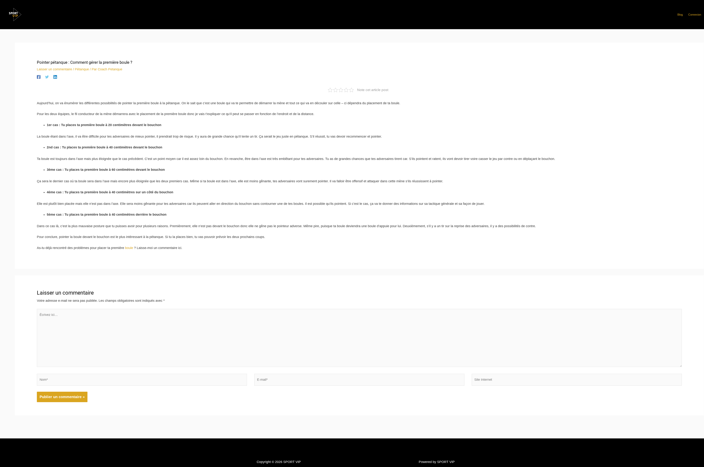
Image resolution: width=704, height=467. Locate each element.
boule (129, 248)
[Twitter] (47, 77)
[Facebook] (39, 77)
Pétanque (82, 69)
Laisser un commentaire (54, 69)
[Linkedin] (55, 77)
